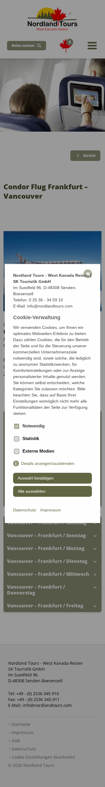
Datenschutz (24, 510)
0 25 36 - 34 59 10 (46, 300)
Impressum (50, 510)
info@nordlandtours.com (50, 306)
